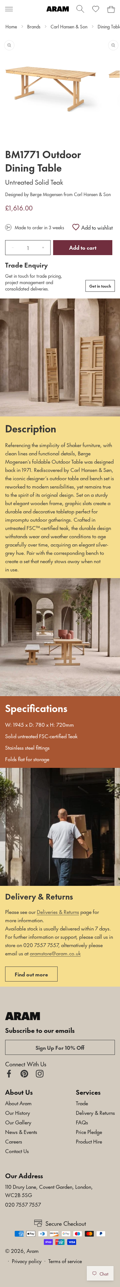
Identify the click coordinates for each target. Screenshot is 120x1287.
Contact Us (17, 1150)
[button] (9, 9)
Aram (33, 1250)
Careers (13, 1141)
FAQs (82, 1122)
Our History (17, 1112)
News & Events (21, 1131)
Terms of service (65, 1260)
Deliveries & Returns (58, 911)
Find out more (31, 974)
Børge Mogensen (46, 194)
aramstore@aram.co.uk (55, 953)
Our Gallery (18, 1122)
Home (11, 26)
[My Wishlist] (95, 9)
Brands (33, 26)
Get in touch (100, 286)
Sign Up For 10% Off (60, 1047)
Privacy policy (27, 1260)
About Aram (18, 1103)
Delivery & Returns (95, 1112)
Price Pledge (89, 1131)
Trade (82, 1103)
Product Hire (89, 1141)
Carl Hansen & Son (69, 26)
